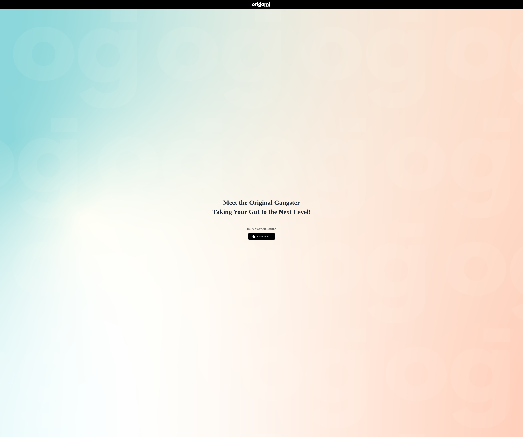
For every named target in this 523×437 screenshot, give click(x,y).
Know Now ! (264, 236)
